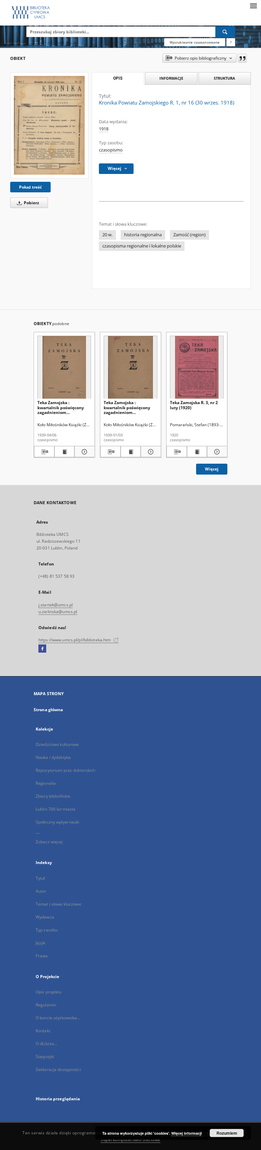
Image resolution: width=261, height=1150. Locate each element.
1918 (103, 129)
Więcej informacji (186, 1133)
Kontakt (43, 1031)
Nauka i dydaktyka (53, 757)
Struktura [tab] (224, 78)
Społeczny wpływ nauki (58, 822)
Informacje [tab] (171, 78)
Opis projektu (49, 992)
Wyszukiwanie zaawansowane (195, 42)
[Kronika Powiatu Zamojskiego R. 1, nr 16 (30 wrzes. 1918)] (49, 125)
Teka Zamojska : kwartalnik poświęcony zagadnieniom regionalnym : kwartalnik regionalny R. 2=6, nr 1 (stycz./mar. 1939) (129, 407)
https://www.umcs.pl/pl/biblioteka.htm (75, 640)
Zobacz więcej (49, 842)
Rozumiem (226, 1133)
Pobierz (31, 203)
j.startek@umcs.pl (55, 605)
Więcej (212, 469)
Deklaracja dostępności (58, 1069)
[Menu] (253, 5)
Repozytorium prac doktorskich (65, 770)
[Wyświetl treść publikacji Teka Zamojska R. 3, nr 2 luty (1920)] (197, 451)
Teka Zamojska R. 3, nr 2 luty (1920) (194, 405)
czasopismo (111, 150)
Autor (41, 891)
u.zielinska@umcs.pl (57, 611)
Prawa (42, 956)
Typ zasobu (46, 930)
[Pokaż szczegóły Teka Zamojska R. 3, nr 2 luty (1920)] (216, 451)
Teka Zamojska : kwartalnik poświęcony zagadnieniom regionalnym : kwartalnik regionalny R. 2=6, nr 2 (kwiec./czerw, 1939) (62, 407)
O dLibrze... (46, 1044)
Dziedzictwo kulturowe (57, 744)
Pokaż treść (30, 187)
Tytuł (40, 878)
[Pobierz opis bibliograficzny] (44, 451)
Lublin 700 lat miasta (56, 809)
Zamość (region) (189, 235)
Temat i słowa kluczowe (58, 904)
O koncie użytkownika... (58, 1018)
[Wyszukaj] (225, 31)
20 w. (107, 235)
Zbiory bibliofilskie (53, 796)
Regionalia (46, 783)
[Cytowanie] (242, 58)
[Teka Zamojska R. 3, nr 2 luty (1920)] (196, 367)
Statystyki (45, 1056)
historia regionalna (143, 235)
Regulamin (46, 1005)
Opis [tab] (117, 78)
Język (41, 943)
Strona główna (48, 710)
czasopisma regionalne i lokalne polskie (141, 246)
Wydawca (45, 917)
